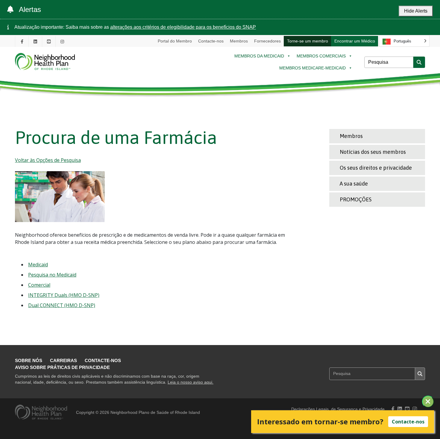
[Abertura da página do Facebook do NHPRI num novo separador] (21, 41)
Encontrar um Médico (354, 41)
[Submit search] (419, 62)
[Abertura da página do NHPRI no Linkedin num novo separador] (35, 41)
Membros (239, 41)
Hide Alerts (415, 10)
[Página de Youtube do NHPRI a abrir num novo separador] (48, 41)
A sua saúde (354, 183)
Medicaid (38, 264)
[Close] (428, 402)
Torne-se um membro (307, 41)
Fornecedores (267, 41)
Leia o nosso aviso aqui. (190, 382)
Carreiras (63, 360)
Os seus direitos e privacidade (376, 168)
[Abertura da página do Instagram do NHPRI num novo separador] (62, 41)
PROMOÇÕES (355, 199)
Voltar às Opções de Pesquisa (48, 160)
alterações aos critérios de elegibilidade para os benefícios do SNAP (183, 27)
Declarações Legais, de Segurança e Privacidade (338, 409)
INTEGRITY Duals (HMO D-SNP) (63, 295)
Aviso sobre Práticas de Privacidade (62, 367)
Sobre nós (28, 360)
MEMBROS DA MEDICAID (259, 56)
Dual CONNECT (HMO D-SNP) (61, 305)
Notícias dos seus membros (373, 152)
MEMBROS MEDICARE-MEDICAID (312, 68)
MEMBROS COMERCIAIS (321, 56)
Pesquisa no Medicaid (52, 274)
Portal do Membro (175, 41)
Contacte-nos (211, 41)
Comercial (39, 285)
